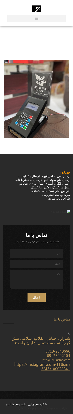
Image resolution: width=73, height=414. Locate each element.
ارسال (36, 297)
